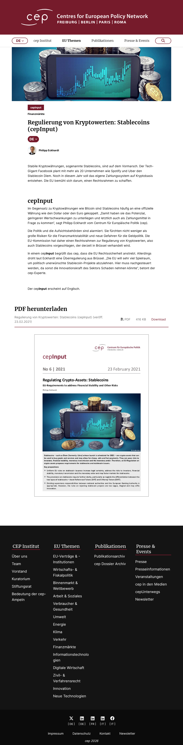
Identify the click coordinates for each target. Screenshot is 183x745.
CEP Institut (26, 546)
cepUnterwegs (147, 592)
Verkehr (59, 639)
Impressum (56, 733)
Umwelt (59, 617)
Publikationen (103, 41)
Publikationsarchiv (109, 556)
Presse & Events (136, 41)
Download (158, 319)
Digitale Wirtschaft (68, 668)
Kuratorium (21, 579)
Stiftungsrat (21, 586)
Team (16, 564)
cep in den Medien (151, 584)
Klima (57, 632)
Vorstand (19, 571)
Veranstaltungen (149, 577)
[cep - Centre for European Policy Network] (91, 17)
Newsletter (144, 599)
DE (31, 139)
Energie (59, 624)
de (18, 41)
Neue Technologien (69, 696)
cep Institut (42, 41)
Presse (141, 562)
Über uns (19, 556)
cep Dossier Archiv (110, 564)
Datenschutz (82, 733)
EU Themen (71, 41)
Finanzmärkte (64, 647)
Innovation (62, 688)
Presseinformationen (152, 569)
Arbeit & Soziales (67, 596)
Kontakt (105, 733)
